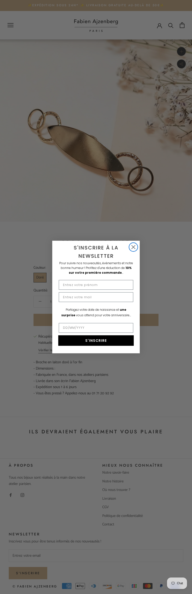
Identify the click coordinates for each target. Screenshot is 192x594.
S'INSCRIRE (96, 340)
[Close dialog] (133, 247)
